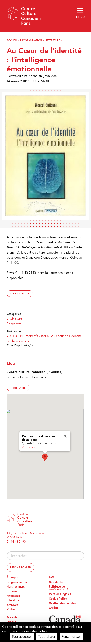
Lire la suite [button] (19, 293)
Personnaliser (71, 636)
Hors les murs (16, 586)
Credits (54, 608)
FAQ (51, 577)
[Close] (65, 436)
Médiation (13, 595)
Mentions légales (60, 594)
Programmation (31, 40)
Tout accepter (22, 636)
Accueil (12, 40)
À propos (13, 577)
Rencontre (14, 323)
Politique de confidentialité (58, 588)
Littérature (52, 40)
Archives (12, 605)
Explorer (12, 591)
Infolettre (13, 600)
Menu (80, 17)
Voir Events (28, 447)
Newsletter (56, 582)
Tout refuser (46, 636)
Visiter (11, 609)
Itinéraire (18, 387)
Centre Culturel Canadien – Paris (24, 17)
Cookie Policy (58, 598)
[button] (45, 458)
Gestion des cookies (62, 603)
